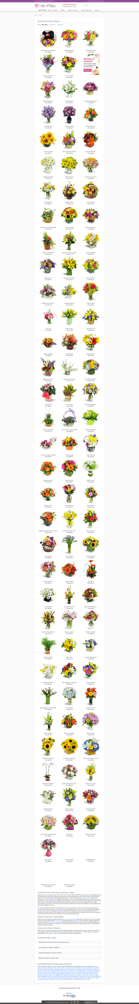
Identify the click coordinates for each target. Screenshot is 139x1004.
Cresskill (97, 978)
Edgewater (54, 978)
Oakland (84, 973)
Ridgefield (63, 976)
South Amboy (87, 979)
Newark (96, 966)
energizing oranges (59, 909)
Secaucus (85, 972)
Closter (92, 978)
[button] (135, 998)
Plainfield (45, 969)
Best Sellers (45, 24)
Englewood (95, 969)
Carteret (65, 970)
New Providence (72, 975)
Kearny (69, 969)
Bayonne (79, 967)
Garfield (44, 970)
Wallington (44, 976)
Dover (58, 972)
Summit (87, 970)
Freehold (40, 976)
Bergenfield (54, 970)
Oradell (75, 979)
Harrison (45, 973)
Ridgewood (60, 970)
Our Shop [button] (96, 10)
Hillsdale (49, 978)
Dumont (68, 972)
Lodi (69, 970)
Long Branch (79, 969)
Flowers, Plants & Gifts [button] (86, 10)
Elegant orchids (78, 920)
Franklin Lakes (85, 975)
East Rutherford (82, 978)
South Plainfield (80, 970)
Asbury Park (73, 972)
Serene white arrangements (54, 922)
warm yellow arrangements (48, 899)
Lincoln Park (89, 976)
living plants (73, 899)
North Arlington (55, 973)
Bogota (71, 979)
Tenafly (49, 973)
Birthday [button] (63, 10)
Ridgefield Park (59, 975)
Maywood (65, 978)
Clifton (58, 967)
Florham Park (52, 975)
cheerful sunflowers (86, 897)
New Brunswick (85, 967)
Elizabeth (50, 967)
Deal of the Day (42, 10)
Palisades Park (96, 970)
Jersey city (40, 967)
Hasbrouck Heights (94, 975)
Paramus (48, 970)
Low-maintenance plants (70, 919)
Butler (67, 979)
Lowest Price (60, 24)
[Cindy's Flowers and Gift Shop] (45, 5)
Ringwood (45, 975)
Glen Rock (50, 976)
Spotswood (62, 979)
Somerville (40, 975)
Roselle (91, 970)
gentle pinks (81, 909)
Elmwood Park (47, 972)
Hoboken (62, 969)
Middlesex (69, 973)
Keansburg (95, 976)
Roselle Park (95, 973)
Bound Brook (44, 978)
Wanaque (65, 975)
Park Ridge (75, 978)
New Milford (79, 972)
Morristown (40, 972)
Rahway (39, 970)
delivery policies (53, 933)
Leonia (39, 979)
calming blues (41, 909)
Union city (74, 967)
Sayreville (56, 969)
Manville (69, 976)
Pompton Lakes (57, 976)
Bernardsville (80, 979)
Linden (65, 969)
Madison (90, 972)
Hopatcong (40, 973)
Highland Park (63, 973)
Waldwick (60, 978)
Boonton (43, 979)
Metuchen (88, 973)
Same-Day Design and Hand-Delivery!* (44, 1)
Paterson (45, 967)
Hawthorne (53, 972)
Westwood (73, 976)
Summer (50, 10)
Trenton (55, 967)
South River (95, 972)
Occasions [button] (55, 10)
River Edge (79, 976)
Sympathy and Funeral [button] (73, 10)
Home (36, 15)
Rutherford (62, 972)
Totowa (84, 976)
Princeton (79, 973)
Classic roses (58, 920)
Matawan (70, 978)
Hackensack (51, 969)
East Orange (68, 967)
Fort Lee (74, 969)
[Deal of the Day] (90, 64)
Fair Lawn (85, 969)
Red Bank (79, 975)
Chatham (57, 979)
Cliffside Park (73, 970)
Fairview (74, 973)
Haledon (89, 978)
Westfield (90, 969)
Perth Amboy (93, 967)
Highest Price (52, 24)
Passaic (63, 967)
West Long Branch (50, 979)
